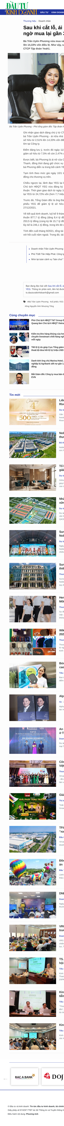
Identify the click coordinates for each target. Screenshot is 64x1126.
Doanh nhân (45, 21)
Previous (3, 1076)
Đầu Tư (44, 12)
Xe (60, 702)
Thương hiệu (29, 21)
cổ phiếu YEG (57, 302)
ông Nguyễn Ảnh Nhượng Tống (40, 306)
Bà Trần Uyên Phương (38, 302)
